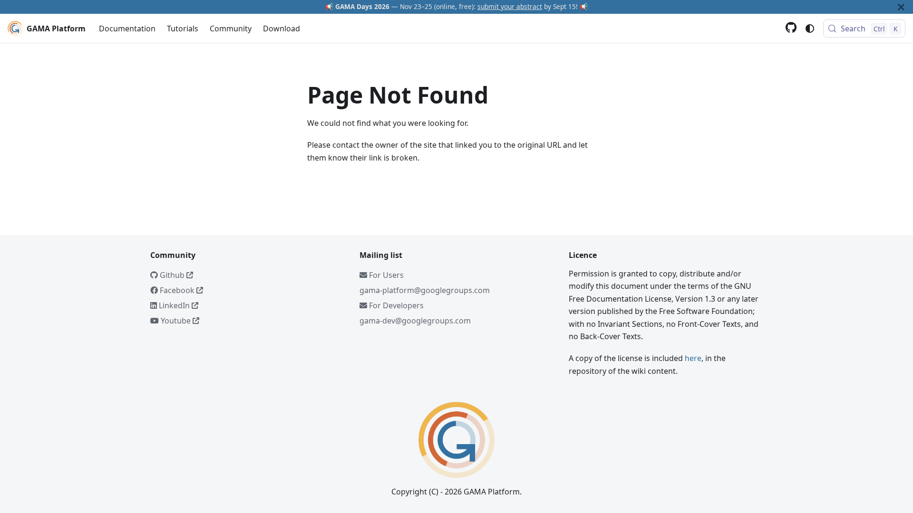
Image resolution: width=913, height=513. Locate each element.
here (693, 358)
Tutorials (182, 28)
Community (231, 28)
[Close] (901, 7)
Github (172, 275)
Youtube (176, 320)
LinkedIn (174, 305)
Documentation (127, 28)
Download (281, 28)
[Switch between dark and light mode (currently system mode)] (809, 28)
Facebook (177, 290)
